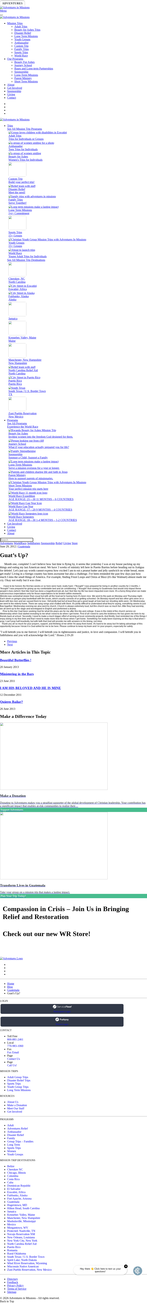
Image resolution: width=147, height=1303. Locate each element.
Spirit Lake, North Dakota (22, 1260)
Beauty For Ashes (24, 62)
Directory (12, 1279)
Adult (10, 1125)
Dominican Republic (19, 1185)
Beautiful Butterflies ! (15, 660)
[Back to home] (15, 7)
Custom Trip (21, 45)
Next (10, 644)
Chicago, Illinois (16, 1172)
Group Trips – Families (20, 1141)
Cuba (10, 1182)
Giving (123, 3)
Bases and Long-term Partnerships (33, 68)
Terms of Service (16, 1288)
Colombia (12, 1175)
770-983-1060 (15, 1045)
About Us (12, 1101)
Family (11, 1138)
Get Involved (14, 87)
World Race (21, 55)
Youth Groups (22, 39)
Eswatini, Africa (16, 1192)
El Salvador (13, 1188)
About (10, 84)
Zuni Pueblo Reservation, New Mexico (29, 1269)
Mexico (11, 1224)
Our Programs (15, 58)
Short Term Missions (26, 81)
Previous (12, 641)
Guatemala (24, 546)
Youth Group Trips (18, 1086)
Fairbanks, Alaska (17, 1195)
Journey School (23, 65)
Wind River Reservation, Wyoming (27, 1263)
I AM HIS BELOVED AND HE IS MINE (30, 688)
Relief (107, 3)
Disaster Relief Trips (18, 1080)
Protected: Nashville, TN (21, 1230)
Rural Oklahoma (16, 1253)
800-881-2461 (15, 1039)
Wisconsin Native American (23, 1266)
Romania (12, 1250)
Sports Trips (21, 52)
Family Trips (21, 49)
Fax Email (13, 1052)
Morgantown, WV (17, 1227)
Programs (12, 420)
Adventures (12, 3)
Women (11, 1151)
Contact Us (13, 1058)
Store (139, 3)
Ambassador (21, 42)
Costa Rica (13, 1179)
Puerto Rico (14, 1247)
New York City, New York (22, 1240)
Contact (11, 97)
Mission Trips (15, 23)
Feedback (12, 1282)
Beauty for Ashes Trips (27, 29)
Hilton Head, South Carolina (23, 1208)
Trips (10, 125)
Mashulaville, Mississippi (21, 1221)
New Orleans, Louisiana (21, 1237)
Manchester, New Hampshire (23, 1217)
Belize (10, 1166)
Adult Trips (20, 26)
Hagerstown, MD (17, 1205)
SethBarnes (62, 3)
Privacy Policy (15, 1285)
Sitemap (11, 1291)
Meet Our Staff (15, 1108)
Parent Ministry (23, 78)
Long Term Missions (26, 36)
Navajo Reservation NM (21, 1234)
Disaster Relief (22, 32)
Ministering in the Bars (17, 674)
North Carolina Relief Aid (22, 1243)
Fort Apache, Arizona (19, 1198)
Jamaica (11, 1211)
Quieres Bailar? (11, 702)
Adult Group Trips (17, 1077)
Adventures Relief (17, 1128)
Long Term (13, 1144)
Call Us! (12, 1065)
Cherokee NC (15, 1169)
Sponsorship (87, 3)
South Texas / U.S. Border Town (25, 1256)
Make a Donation (17, 1105)
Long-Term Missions (26, 75)
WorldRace (37, 3)
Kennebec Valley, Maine (21, 1214)
